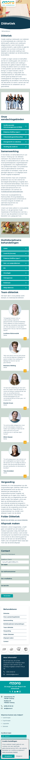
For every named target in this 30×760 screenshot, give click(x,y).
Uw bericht (5, 585)
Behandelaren (6, 31)
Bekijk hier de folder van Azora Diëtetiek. (14, 520)
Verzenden (7, 595)
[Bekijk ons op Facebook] (12, 691)
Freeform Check (6, 559)
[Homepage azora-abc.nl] (8, 3)
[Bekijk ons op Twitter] (10, 691)
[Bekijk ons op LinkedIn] (15, 691)
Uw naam (4, 564)
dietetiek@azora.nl (12, 674)
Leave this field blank (8, 554)
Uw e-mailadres (6, 578)
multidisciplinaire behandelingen (12, 191)
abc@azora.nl (8, 708)
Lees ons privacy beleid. (10, 752)
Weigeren (19, 756)
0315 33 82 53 (10, 672)
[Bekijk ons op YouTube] (17, 691)
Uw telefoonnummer (8, 571)
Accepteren (8, 756)
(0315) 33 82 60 (8, 706)
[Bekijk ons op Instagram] (20, 691)
